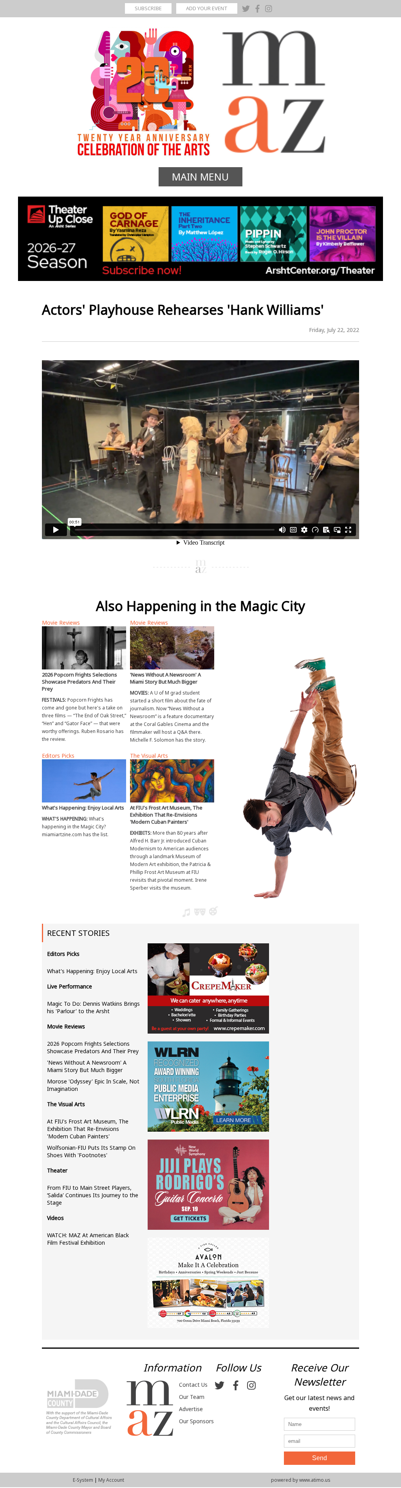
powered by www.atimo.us (301, 1480)
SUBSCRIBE (148, 8)
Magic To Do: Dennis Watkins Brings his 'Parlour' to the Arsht (93, 1007)
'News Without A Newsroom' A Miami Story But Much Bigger (86, 1066)
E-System (83, 1480)
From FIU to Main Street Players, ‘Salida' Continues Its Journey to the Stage (92, 1195)
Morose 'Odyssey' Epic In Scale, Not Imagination (93, 1085)
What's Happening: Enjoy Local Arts (92, 971)
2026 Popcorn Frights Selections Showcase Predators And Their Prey (93, 1047)
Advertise (191, 1409)
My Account (111, 1480)
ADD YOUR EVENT (207, 8)
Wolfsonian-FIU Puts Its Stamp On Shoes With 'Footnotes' (91, 1151)
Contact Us (193, 1384)
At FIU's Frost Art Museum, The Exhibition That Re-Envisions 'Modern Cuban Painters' (87, 1129)
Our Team (191, 1396)
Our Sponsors (196, 1421)
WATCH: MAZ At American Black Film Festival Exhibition (88, 1238)
